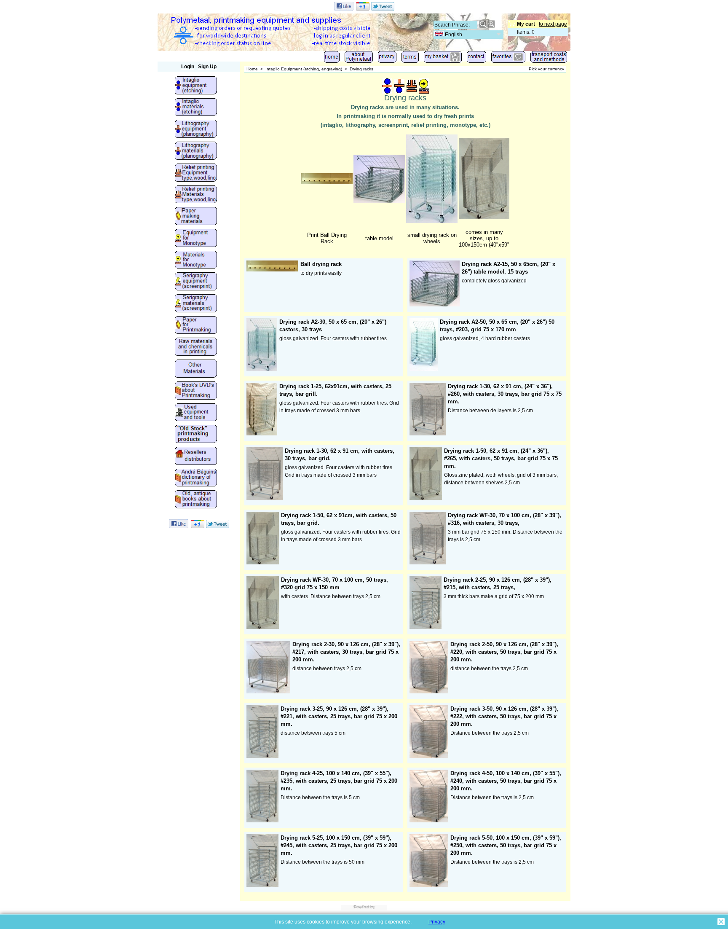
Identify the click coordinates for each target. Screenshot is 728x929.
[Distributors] (196, 456)
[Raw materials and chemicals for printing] (196, 347)
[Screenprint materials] (196, 304)
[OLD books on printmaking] (196, 500)
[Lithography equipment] (196, 129)
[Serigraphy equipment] (196, 282)
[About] (359, 59)
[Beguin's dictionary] (196, 478)
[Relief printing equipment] (196, 173)
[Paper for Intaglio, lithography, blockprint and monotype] (196, 326)
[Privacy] (387, 59)
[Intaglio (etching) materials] (196, 108)
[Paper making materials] (196, 216)
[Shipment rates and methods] (548, 59)
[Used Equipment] (196, 413)
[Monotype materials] (196, 260)
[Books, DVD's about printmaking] (196, 391)
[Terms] (410, 59)
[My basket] (443, 59)
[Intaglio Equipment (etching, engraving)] (196, 86)
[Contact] (476, 59)
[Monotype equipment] (196, 238)
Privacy (436, 922)
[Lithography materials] (196, 151)
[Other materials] (196, 369)
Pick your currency (546, 69)
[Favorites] (508, 59)
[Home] (332, 59)
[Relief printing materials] (196, 195)
